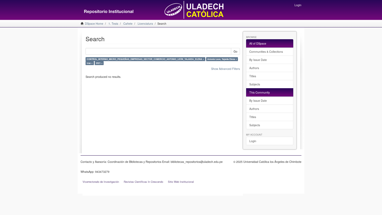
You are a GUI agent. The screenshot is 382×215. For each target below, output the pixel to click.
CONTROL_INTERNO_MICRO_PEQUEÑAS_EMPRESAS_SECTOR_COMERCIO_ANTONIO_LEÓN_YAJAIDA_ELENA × (145, 59)
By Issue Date (258, 60)
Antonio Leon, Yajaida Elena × (222, 59)
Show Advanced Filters (225, 69)
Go (235, 51)
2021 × (99, 63)
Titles (252, 76)
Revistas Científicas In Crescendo (143, 182)
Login (252, 141)
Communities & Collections (266, 52)
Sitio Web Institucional (181, 182)
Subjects (254, 84)
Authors (254, 68)
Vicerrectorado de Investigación (101, 182)
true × (90, 63)
